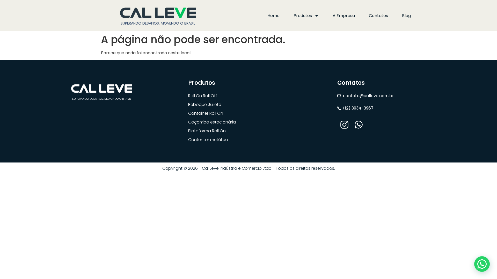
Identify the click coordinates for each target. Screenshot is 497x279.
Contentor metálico (208, 140)
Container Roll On (205, 113)
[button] (482, 264)
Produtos (303, 16)
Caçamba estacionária (212, 122)
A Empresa (344, 16)
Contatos (378, 16)
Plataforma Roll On (207, 131)
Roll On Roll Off (202, 96)
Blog (406, 16)
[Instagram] (344, 124)
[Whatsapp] (358, 124)
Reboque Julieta (204, 104)
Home (273, 16)
